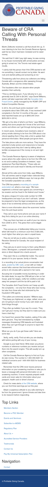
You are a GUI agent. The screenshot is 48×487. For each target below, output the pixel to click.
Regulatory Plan (10, 428)
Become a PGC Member (14, 413)
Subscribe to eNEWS (12, 423)
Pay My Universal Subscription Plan (18, 454)
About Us (8, 433)
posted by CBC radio (15, 264)
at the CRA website (29, 383)
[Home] (23, 10)
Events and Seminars (12, 418)
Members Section (11, 408)
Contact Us (8, 448)
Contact (7, 467)
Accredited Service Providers (15, 438)
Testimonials (9, 443)
